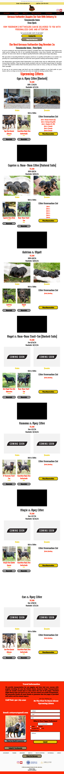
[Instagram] (57, 10)
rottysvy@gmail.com (25, 3)
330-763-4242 (44, 3)
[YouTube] (61, 10)
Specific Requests (34, 730)
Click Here (53, 53)
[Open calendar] (50, 723)
